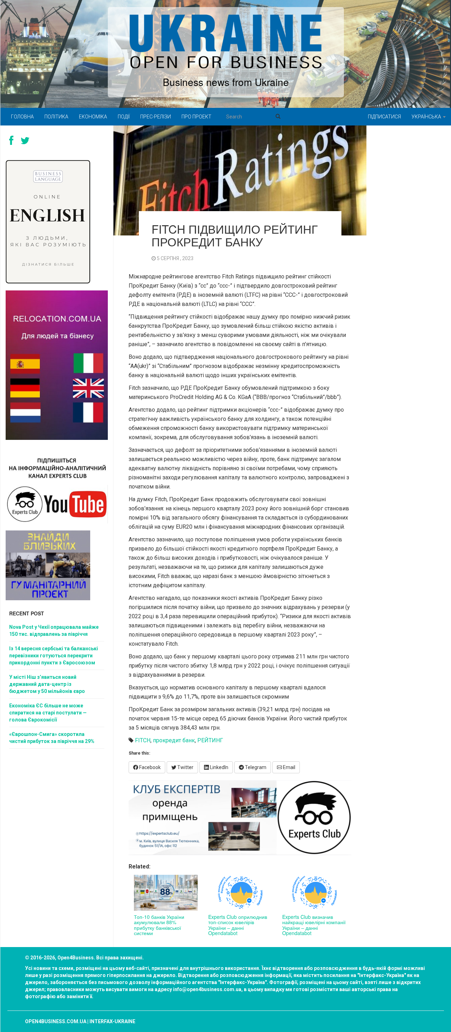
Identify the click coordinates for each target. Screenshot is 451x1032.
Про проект (196, 116)
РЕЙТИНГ (210, 740)
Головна (22, 116)
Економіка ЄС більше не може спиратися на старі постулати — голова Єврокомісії (48, 713)
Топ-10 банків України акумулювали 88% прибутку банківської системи (159, 924)
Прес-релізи (155, 116)
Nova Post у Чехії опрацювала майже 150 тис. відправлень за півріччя (54, 630)
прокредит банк (174, 740)
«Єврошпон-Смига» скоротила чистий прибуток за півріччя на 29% (51, 737)
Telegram (255, 767)
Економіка (93, 116)
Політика (56, 116)
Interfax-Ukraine (112, 1021)
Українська (427, 116)
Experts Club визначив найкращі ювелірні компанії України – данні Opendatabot (314, 924)
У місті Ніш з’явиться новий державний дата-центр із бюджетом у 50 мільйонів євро (47, 684)
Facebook (149, 767)
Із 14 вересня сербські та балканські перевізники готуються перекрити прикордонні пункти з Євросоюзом (53, 655)
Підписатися (384, 116)
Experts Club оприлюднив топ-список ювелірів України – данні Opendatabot (237, 924)
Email (288, 767)
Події (124, 116)
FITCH (142, 740)
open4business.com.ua (55, 1021)
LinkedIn (218, 767)
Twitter (184, 767)
